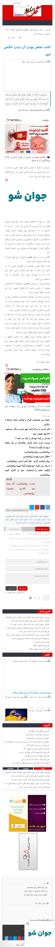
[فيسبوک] (42, 507)
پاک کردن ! (11, 588)
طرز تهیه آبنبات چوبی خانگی (39, 649)
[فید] (4, 3)
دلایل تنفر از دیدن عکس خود (16, 519)
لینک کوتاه (33, 510)
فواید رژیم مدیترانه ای (41, 641)
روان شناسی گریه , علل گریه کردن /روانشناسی (28, 461)
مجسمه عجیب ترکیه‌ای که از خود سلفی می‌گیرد (31, 692)
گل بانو (18, 522)
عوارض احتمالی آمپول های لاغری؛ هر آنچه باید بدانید (30, 620)
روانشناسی (37, 33)
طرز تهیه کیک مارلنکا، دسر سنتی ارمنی (35, 759)
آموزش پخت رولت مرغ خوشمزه (37, 738)
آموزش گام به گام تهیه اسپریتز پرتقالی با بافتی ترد (31, 762)
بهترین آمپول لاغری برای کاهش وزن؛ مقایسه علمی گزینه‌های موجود (25, 772)
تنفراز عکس (34, 516)
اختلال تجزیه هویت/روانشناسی (36, 456)
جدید (43, 768)
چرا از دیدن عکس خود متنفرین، (17, 516)
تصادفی (10, 768)
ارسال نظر (22, 588)
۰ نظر (20, 37)
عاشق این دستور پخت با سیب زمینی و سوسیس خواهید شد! (26, 741)
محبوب (26, 768)
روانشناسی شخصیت (35, 522)
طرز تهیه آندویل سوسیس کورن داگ (36, 748)
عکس (29, 257)
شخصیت (47, 33)
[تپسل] (6, 180)
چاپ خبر (11, 37)
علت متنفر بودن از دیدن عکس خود (27, 50)
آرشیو (44, 883)
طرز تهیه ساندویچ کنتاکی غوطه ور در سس (33, 752)
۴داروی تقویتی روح (41, 433)
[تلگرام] (48, 507)
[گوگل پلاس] (37, 507)
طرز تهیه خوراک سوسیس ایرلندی (37, 755)
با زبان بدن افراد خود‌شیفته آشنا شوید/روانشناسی (28, 465)
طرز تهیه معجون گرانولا (41, 645)
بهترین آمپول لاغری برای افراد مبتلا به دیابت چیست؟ (29, 624)
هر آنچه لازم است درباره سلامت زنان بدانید (34, 631)
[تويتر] (31, 507)
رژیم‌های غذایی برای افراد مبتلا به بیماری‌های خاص (30, 638)
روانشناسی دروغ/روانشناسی (37, 452)
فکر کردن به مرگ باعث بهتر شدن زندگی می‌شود (28, 429)
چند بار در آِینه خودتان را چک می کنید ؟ (32, 438)
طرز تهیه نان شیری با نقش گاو (38, 745)
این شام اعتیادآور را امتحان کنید (37, 734)
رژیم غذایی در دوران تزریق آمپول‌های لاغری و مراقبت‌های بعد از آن (24, 627)
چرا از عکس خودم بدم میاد (40, 519)
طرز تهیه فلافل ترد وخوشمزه (39, 731)
